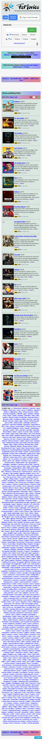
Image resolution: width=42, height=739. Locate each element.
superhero (36, 667)
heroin (9, 538)
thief (27, 683)
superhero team (9, 669)
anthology (27, 423)
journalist (20, 555)
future (9, 528)
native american (8, 593)
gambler (14, 528)
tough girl (23, 690)
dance (16, 488)
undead (38, 698)
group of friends (36, 531)
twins (19, 698)
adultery (6, 412)
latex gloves (16, 558)
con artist (36, 480)
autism (20, 432)
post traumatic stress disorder (30, 622)
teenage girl (6, 681)
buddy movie (31, 453)
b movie (26, 432)
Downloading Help (15, 78)
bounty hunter (30, 448)
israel (18, 553)
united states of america (9, 701)
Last (16, 97)
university (22, 701)
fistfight (24, 520)
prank (5, 623)
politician (29, 620)
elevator (26, 504)
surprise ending (6, 672)
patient (18, 614)
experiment (18, 509)
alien (33, 415)
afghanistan (13, 412)
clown (19, 477)
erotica (11, 508)
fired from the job (33, 518)
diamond (9, 493)
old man (17, 603)
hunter (27, 546)
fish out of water (16, 520)
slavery (15, 658)
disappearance (8, 495)
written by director (32, 721)
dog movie (8, 499)
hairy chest (27, 533)
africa (20, 412)
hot (4, 546)
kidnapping (10, 556)
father (31, 513)
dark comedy (35, 488)
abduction (26, 408)
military (37, 578)
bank (16, 433)
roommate (35, 638)
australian (29, 430)
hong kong (37, 542)
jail (26, 553)
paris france (28, 613)
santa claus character (13, 641)
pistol (36, 616)
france (39, 524)
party (13, 614)
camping (30, 457)
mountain (23, 587)
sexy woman (29, 649)
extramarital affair (6, 511)
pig (23, 616)
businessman (17, 455)
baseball (17, 435)
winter (12, 714)
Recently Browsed (13, 17)
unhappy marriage (34, 699)
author (15, 432)
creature (15, 484)
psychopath (34, 627)
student (5, 667)
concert (4, 482)
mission (16, 582)
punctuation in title (7, 629)
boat (13, 448)
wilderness (5, 714)
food (15, 522)
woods (9, 719)
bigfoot (6, 444)
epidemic (31, 506)
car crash (29, 459)
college (5, 479)
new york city (34, 594)
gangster (37, 528)
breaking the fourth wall (9, 452)
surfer (19, 670)
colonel (22, 479)
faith (5, 513)
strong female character (20, 665)
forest (37, 522)
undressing (14, 699)
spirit (8, 661)
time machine (15, 687)
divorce (31, 497)
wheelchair (25, 712)
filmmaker (19, 518)
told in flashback (7, 690)
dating (5, 490)
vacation (9, 703)
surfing (24, 670)
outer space (16, 611)
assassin (27, 428)
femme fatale (32, 517)
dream (26, 499)
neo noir (32, 593)
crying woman (7, 486)
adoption (37, 410)
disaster (16, 495)
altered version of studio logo (18, 417)
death (24, 490)
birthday (21, 444)
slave (10, 658)
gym (15, 533)
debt (28, 490)
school (36, 643)
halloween (34, 533)
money (19, 584)
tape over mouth (12, 678)
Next (11, 97)
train (24, 692)
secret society (5, 647)
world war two (27, 719)
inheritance (20, 549)
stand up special (21, 663)
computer (29, 480)
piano (19, 616)
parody (35, 613)
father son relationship (32, 515)
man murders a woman (29, 567)
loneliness (19, 560)
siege (31, 652)
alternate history (33, 417)
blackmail (13, 446)
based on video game (23, 439)
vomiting (18, 708)
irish (9, 553)
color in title (29, 479)
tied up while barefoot (23, 685)
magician (13, 565)
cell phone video (9, 462)
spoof (24, 661)
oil (13, 603)
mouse (29, 587)
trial (37, 694)
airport (9, 415)
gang (31, 528)
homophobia (11, 542)
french (13, 526)
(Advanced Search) (19, 43)
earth (38, 502)
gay (3, 529)
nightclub (29, 596)
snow (14, 660)
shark (10, 651)
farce (22, 513)
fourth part (25, 524)
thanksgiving (16, 683)
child (24, 468)
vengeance (34, 703)
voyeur (24, 708)
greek (13, 531)
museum (37, 589)
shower (26, 652)
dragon (21, 499)
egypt (13, 504)
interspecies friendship (9, 551)
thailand (8, 683)
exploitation (27, 509)
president (19, 623)
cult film (18, 486)
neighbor (25, 593)
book (22, 448)
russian (12, 640)
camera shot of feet (16, 457)
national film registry (32, 591)
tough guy (30, 690)
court (3, 484)
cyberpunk (30, 486)
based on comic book (9, 437)
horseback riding (22, 544)
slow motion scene (24, 658)
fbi (2, 517)
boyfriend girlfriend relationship (20, 450)
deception (35, 490)
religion (26, 632)
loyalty (25, 564)
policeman (22, 620)
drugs (34, 500)
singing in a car (12, 654)
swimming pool (28, 674)
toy (12, 692)
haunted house (15, 537)
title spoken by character (15, 688)
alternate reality (8, 419)
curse (24, 486)
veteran (5, 705)
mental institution (7, 578)
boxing (4, 450)
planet (5, 618)
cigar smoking (14, 473)
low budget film (16, 564)
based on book (25, 435)
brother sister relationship (18, 453)
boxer (38, 448)
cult (14, 486)
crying (38, 484)
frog (30, 526)
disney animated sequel (20, 497)
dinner (32, 493)
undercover (6, 699)
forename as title (29, 522)
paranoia (12, 613)
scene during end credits (16, 643)
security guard (22, 647)
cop (16, 482)
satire (23, 641)
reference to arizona (16, 632)
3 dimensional (17, 408)
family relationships (14, 513)
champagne (6, 464)
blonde (19, 446)
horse (5, 544)
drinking (32, 499)
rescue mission (23, 634)
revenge (16, 636)
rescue (16, 634)
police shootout (13, 620)
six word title (14, 656)
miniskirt (29, 580)
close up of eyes (11, 477)
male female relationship (25, 565)
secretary (14, 647)
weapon (3, 712)
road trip (10, 638)
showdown (19, 652)
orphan (10, 611)
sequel (38, 647)
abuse (38, 408)
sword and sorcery (7, 676)
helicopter (34, 537)
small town (34, 658)
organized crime (29, 609)
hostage (36, 544)
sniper (10, 660)
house (22, 546)
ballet (8, 433)
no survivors (24, 598)
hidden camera (23, 538)
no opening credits (13, 598)
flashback (4, 522)
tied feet (12, 685)
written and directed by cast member (14, 721)
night (23, 596)
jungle (37, 555)
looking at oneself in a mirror (32, 560)
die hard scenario (19, 493)
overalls (29, 611)
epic (25, 506)
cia (40, 471)
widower (38, 712)
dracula (15, 499)
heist (27, 537)
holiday (27, 540)
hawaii (23, 537)
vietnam (11, 705)
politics (36, 620)
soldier (25, 660)
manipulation (37, 571)
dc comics (18, 490)
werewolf (17, 712)
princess (35, 623)
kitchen (28, 556)
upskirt (28, 701)
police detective (29, 618)
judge (32, 555)
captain (5, 459)
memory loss (24, 576)
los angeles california (23, 562)
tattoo (21, 678)
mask (27, 575)
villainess (26, 707)
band (12, 433)
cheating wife (35, 466)
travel (26, 694)
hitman (21, 540)
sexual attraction (15, 649)
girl (23, 529)
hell (39, 537)
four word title (15, 524)
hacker (20, 533)
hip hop (15, 540)
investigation (35, 551)
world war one (17, 719)
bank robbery (24, 433)
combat (4, 480)
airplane (30, 414)
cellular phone (20, 462)
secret (28, 645)
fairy (31, 511)
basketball (34, 439)
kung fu (5, 558)
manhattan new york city (16, 571)
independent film (30, 547)
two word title (26, 698)
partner (8, 614)
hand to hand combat (31, 535)
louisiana (33, 562)
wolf (33, 714)
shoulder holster (9, 652)
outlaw (24, 611)
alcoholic (20, 415)
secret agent (35, 645)
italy (23, 553)
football (20, 522)
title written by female (32, 688)
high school (32, 538)
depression (24, 491)
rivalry (30, 636)
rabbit (27, 629)
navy (16, 593)
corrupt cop (22, 482)
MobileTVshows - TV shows (21, 67)
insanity (28, 549)
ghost (19, 529)
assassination (35, 428)
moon (31, 584)
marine (19, 573)
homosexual (20, 542)
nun (13, 602)
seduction (31, 647)
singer (36, 652)
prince (30, 623)
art (4, 428)
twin (14, 698)
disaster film (24, 495)
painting (6, 613)
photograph (32, 614)
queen (17, 629)
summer (19, 667)
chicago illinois (17, 468)
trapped (9, 694)
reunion (10, 636)
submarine (12, 667)
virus (37, 707)
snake (4, 660)
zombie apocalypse (33, 723)
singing (4, 654)
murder (35, 587)
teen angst (25, 679)
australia (22, 430)
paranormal (20, 613)
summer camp (27, 667)
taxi (25, 678)
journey (26, 555)
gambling (21, 528)
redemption (5, 632)
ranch (13, 631)
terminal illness (33, 681)
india (38, 547)
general (7, 529)
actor (18, 410)
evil (28, 508)
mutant (13, 591)
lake (10, 558)
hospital (30, 544)
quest (22, 629)
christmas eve (16, 471)
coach (24, 477)
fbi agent (7, 517)
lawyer (23, 558)
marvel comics (20, 575)
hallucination (20, 535)
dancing (27, 488)
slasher (5, 658)
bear (31, 441)
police (10, 618)
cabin (23, 455)
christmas (8, 471)
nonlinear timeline (16, 600)
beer (3, 442)
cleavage (30, 475)
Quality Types (34, 78)
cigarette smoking (25, 473)
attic (17, 430)
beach (27, 441)
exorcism (11, 509)
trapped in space (18, 694)
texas (3, 683)
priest (24, 623)
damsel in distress (7, 488)
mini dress (15, 580)
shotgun (38, 651)
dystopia (33, 502)
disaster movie (33, 495)
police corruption (18, 618)
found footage (5, 524)
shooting (24, 651)
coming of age (12, 480)
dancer (21, 488)
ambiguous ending (19, 419)
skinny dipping (23, 656)
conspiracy (11, 482)
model (14, 584)
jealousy (4, 555)
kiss (24, 556)
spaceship (35, 660)
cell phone (35, 461)
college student (13, 479)
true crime (24, 696)
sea (16, 645)
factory (27, 511)
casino (4, 461)
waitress (37, 708)
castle (9, 461)
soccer (19, 660)
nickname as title (15, 596)
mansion (5, 573)
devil (4, 493)
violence (32, 707)
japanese (35, 553)
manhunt (28, 571)
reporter (9, 634)
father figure (20, 515)
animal (26, 421)
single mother (22, 654)
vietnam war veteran (31, 705)
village (15, 707)
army (38, 426)
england (10, 506)
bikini (15, 444)
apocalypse (26, 424)
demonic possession (14, 491)
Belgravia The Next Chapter (29, 65)
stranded (35, 663)
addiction (30, 410)
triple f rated (11, 696)
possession (5, 622)
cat (13, 461)
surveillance (23, 672)
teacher (30, 678)
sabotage (18, 640)
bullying (5, 455)
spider (3, 661)
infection (6, 549)
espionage (23, 508)
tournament (5, 692)
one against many (19, 607)
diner (27, 493)
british (20, 452)
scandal (28, 641)
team (19, 679)
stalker (32, 661)
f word (21, 511)
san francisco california (29, 640)
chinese (24, 470)
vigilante (4, 707)
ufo (34, 698)
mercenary (17, 578)
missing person (8, 582)
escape (16, 508)
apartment (5, 424)
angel (16, 421)
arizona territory (31, 426)
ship (19, 651)
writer (35, 719)
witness (23, 714)
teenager (14, 681)
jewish (14, 555)
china (18, 470)
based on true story (10, 439)
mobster (35, 582)
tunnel (31, 696)
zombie (24, 723)
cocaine (29, 477)
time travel (23, 687)
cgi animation (33, 462)
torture (16, 690)
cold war (35, 477)
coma (36, 479)
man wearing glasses (23, 569)
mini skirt (23, 580)
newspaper (5, 596)
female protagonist (21, 517)
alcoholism (27, 415)
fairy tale (37, 511)
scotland (10, 645)
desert (31, 491)
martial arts (11, 575)
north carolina (27, 600)
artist (21, 428)
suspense (6, 674)
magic (8, 565)
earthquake (7, 504)
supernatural (19, 669)
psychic (27, 627)
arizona (12, 426)
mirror (36, 580)
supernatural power (10, 670)
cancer (36, 457)
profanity (6, 627)
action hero (12, 410)
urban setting (36, 701)
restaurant (32, 634)
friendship (25, 526)
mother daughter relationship (22, 585)
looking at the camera (9, 562)
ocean (29, 602)
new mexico (18, 594)
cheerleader (7, 468)
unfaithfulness (23, 699)
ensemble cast (18, 506)
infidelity (13, 549)
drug (7, 500)
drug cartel (13, 500)
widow (32, 712)
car (9, 459)
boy (8, 450)
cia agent (6, 473)
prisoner (10, 625)
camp (24, 457)
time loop (6, 687)
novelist (35, 600)
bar (30, 433)
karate (3, 556)
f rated (16, 511)
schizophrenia (29, 643)
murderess (22, 589)
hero (4, 538)
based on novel (21, 437)
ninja (4, 598)
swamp (12, 674)
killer (16, 556)
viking (10, 707)
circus (33, 473)
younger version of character (11, 723)
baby (31, 432)
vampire (15, 703)
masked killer (35, 575)
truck (18, 696)
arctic (7, 426)
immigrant (20, 547)
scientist (4, 645)
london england (9, 560)
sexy (23, 649)
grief (17, 531)
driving (38, 499)
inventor (27, 551)
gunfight (10, 533)
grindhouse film (25, 531)
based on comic (35, 435)
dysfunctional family (8, 502)
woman (38, 714)
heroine (15, 538)
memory (16, 576)
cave (29, 461)
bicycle (36, 442)
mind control (7, 580)
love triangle (6, 564)
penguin (24, 614)
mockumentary (6, 584)
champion (14, 464)
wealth (37, 710)
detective (37, 491)
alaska (14, 415)
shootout (31, 651)
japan (30, 553)
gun (5, 533)
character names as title (18, 466)
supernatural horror (31, 669)
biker (11, 444)
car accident (15, 459)
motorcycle (15, 587)
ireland (5, 553)
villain (20, 707)
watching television (14, 710)
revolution (23, 636)
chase (28, 466)
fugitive (35, 526)
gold (27, 529)
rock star (28, 638)
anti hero (34, 423)
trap (4, 694)
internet (34, 549)
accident (5, 410)
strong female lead (34, 665)
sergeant (6, 649)
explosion (35, 509)
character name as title (25, 464)
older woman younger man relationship (23, 605)
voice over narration (8, 708)
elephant (19, 504)
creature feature (24, 484)
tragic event (17, 692)
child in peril (30, 468)
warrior (5, 710)
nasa (23, 591)
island (14, 553)
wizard (29, 714)
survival (31, 672)
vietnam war (20, 705)
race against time (35, 629)
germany (13, 529)
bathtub (4, 441)
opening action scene (16, 609)
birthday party (29, 444)
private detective (20, 625)
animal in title (18, 423)
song (29, 660)
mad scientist (35, 564)
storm (29, 663)
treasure (32, 694)
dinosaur (38, 493)
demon (4, 491)
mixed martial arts (25, 582)
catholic (17, 461)
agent (25, 414)
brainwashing (35, 450)
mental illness (34, 576)
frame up (33, 524)
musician (6, 591)
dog (3, 499)
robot (22, 638)
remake (32, 632)
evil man (33, 508)
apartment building (16, 424)
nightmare (36, 596)
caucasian (24, 461)
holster (32, 540)
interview (20, 551)
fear (12, 517)
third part (33, 683)
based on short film (33, 437)
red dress (33, 631)
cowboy (8, 484)
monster (25, 584)
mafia (3, 565)
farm (26, 513)
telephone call (23, 681)
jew (10, 555)
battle (22, 441)
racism (8, 631)
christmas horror (27, 471)
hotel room (15, 546)
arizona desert (20, 426)
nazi (20, 593)
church (36, 471)
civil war (3, 475)
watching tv (25, 710)
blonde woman (27, 446)
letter (28, 558)
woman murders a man (25, 716)
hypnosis (12, 547)
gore (2, 531)
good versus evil (34, 529)
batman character (13, 441)
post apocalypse (14, 622)
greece (8, 531)
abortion (32, 408)
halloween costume (9, 535)
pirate (32, 616)
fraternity (7, 526)
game (27, 528)
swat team (19, 674)
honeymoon (29, 542)
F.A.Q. (21, 80)
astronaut (6, 430)
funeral (3, 528)
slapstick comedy (34, 656)
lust (29, 564)
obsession (24, 602)
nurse (17, 602)
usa (5, 703)
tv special (9, 698)
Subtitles (26, 78)
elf (31, 504)
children (13, 470)
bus (10, 455)
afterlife (19, 414)
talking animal (18, 676)
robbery (16, 638)
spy (28, 661)
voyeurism (31, 708)
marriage (25, 573)
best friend (23, 442)
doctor (37, 497)
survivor (36, 672)
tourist (36, 690)
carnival (36, 459)
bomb (18, 448)
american (29, 419)
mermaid (25, 578)
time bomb (35, 685)
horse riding (11, 544)
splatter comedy (16, 661)
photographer (7, 616)
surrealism (15, 672)
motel (4, 585)
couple (37, 482)
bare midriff (9, 435)
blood (35, 446)
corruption (30, 482)
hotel (8, 546)
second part (21, 645)
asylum (12, 430)
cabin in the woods (32, 455)
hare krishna (5, 537)
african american (28, 412)
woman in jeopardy (11, 716)
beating (36, 441)
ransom (18, 631)
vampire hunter (24, 703)
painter (35, 611)
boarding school (6, 448)
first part (6, 520)
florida (10, 522)
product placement (32, 625)
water (32, 710)
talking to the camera (30, 676)
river (34, 636)
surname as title (33, 670)
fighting (13, 518)
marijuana (12, 573)
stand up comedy (9, 663)
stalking (38, 661)
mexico (31, 578)
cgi (26, 462)
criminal (33, 484)
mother (9, 585)
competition (21, 480)
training (38, 692)
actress (24, 410)
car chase (23, 459)
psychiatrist (20, 627)
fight (7, 518)
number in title (6, 602)
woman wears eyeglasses (22, 717)
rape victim (25, 631)
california (6, 457)
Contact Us (5, 78)
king (20, 556)
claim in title (11, 475)
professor (13, 627)
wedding (10, 712)
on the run (10, 607)
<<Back (5, 17)
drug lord (29, 500)
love (39, 562)
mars (4, 575)
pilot (27, 616)
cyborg (37, 486)
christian (30, 470)
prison (5, 625)
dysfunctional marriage (22, 502)
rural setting (5, 640)
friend (18, 526)
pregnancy (11, 623)
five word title (32, 520)
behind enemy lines (13, 442)
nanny (18, 591)
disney (10, 497)
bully (38, 453)
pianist (15, 616)
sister (29, 654)
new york (26, 594)
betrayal (30, 442)
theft (22, 683)
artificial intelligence (13, 428)
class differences (21, 475)
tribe (4, 696)
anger (21, 421)
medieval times (7, 576)
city (38, 473)
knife (33, 556)
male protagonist (15, 567)
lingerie (33, 558)
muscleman (30, 589)
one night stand (31, 607)
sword (36, 674)
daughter (11, 490)
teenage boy (33, 679)
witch (17, 714)
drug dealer (21, 500)
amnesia (10, 421)
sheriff (15, 651)
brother (26, 452)
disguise (4, 497)
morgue (37, 584)
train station (30, 692)
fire (25, 518)
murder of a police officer (9, 589)
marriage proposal (34, 573)
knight (38, 556)
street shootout (7, 665)
